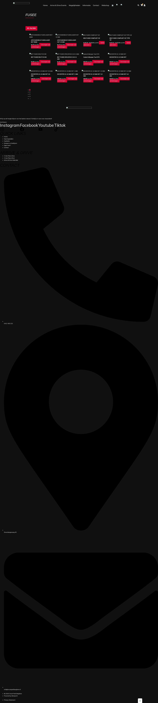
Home (45, 5)
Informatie (87, 5)
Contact (96, 5)
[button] (140, 700)
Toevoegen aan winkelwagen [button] (40, 46)
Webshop (105, 5)
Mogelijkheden (74, 5)
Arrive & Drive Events (58, 5)
